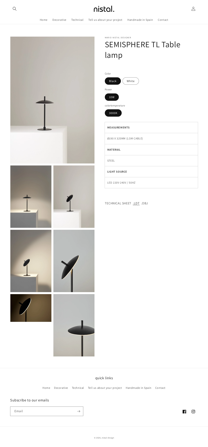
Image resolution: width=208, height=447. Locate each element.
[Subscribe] (78, 411)
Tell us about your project (105, 388)
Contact (160, 388)
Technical (78, 388)
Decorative (61, 388)
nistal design (108, 437)
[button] (14, 8)
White (131, 81)
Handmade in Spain (138, 388)
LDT (137, 203)
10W (112, 97)
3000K (113, 113)
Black (113, 81)
